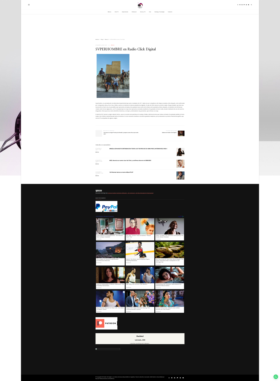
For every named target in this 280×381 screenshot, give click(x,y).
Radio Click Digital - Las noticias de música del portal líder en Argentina (119, 377)
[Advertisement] (140, 26)
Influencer (134, 11)
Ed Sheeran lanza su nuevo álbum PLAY (121, 172)
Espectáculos (125, 11)
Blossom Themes (99, 378)
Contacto (170, 11)
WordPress (111, 378)
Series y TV (142, 11)
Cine (150, 11)
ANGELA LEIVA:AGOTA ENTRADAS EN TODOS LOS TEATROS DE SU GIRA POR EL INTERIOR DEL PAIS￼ (138, 148)
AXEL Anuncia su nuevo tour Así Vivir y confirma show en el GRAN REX (130, 160)
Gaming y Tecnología (159, 11)
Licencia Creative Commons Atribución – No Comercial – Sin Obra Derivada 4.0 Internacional (130, 193)
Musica (109, 11)
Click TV (116, 11)
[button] (276, 377)
